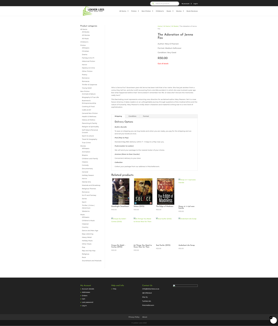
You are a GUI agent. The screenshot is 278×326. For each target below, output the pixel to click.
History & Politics (88, 120)
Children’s (160, 11)
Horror (84, 65)
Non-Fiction (146, 11)
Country (85, 227)
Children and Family (90, 159)
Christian (85, 51)
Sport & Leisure (88, 136)
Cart (83, 299)
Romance (85, 78)
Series (84, 199)
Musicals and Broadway (91, 185)
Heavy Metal (87, 237)
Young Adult (87, 88)
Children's (84, 42)
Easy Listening (87, 234)
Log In (196, 3)
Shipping (118, 116)
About (144, 317)
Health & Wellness (89, 116)
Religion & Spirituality (90, 127)
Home (160, 26)
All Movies (86, 35)
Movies (179, 11)
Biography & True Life (90, 97)
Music (169, 11)
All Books (85, 32)
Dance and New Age (90, 231)
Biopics (85, 155)
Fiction (134, 11)
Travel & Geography (89, 139)
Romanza (85, 81)
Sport (84, 202)
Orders (84, 296)
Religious (85, 254)
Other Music (87, 244)
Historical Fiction (88, 61)
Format (146, 116)
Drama (84, 54)
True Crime (86, 143)
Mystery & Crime (88, 68)
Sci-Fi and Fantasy (89, 195)
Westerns (85, 211)
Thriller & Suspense (89, 85)
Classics (85, 162)
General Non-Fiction (90, 113)
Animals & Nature (89, 94)
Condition (132, 116)
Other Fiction (87, 71)
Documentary (87, 169)
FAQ (114, 289)
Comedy (85, 165)
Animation (86, 152)
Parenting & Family (89, 123)
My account (185, 3)
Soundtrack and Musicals (91, 261)
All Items (122, 11)
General (85, 172)
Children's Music (88, 221)
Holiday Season (88, 175)
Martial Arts (86, 182)
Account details (88, 289)
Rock (84, 257)
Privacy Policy (134, 317)
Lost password (87, 302)
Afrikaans (85, 48)
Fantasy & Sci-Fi (88, 58)
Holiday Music (87, 241)
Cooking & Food (88, 107)
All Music (85, 39)
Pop (83, 247)
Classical (85, 224)
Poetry (84, 75)
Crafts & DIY (86, 110)
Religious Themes (89, 189)
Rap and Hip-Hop (88, 251)
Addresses (86, 292)
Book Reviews (192, 11)
